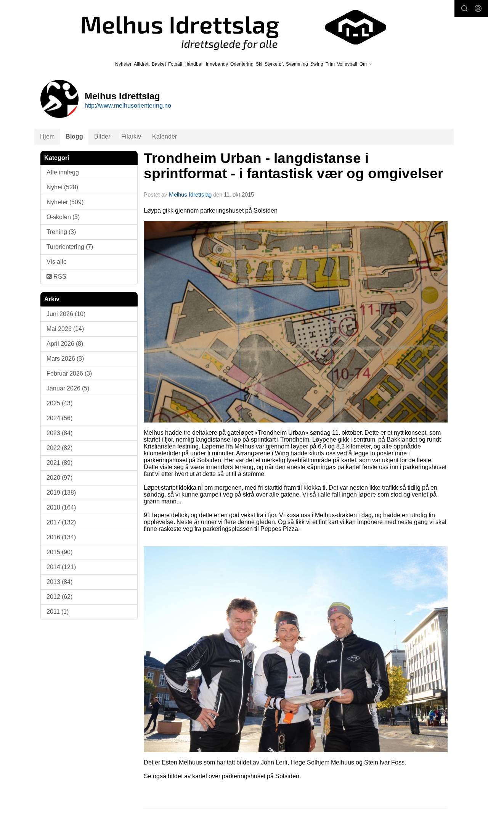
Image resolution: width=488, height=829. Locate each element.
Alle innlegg (63, 172)
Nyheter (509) (65, 202)
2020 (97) (59, 477)
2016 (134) (61, 537)
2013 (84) (59, 582)
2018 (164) (61, 507)
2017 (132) (61, 522)
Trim (330, 64)
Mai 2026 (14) (65, 329)
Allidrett (141, 64)
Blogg (74, 136)
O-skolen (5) (63, 217)
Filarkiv (131, 136)
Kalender (164, 136)
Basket (159, 64)
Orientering (242, 64)
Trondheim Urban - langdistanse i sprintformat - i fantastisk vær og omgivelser (293, 166)
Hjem (47, 136)
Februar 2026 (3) (69, 373)
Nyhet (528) (62, 187)
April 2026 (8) (65, 343)
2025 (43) (59, 403)
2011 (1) (58, 611)
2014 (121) (61, 567)
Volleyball (347, 64)
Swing (316, 64)
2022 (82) (59, 448)
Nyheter (123, 64)
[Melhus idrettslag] (225, 27)
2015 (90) (59, 552)
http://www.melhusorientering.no (128, 105)
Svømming (297, 64)
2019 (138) (61, 492)
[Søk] (464, 8)
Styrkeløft (274, 64)
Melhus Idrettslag (190, 194)
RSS (59, 276)
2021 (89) (59, 463)
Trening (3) (61, 232)
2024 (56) (59, 418)
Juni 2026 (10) (66, 314)
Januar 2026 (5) (68, 388)
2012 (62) (59, 597)
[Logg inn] (478, 8)
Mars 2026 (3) (65, 358)
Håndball (194, 64)
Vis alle (57, 261)
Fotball (175, 64)
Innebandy (217, 64)
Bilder (102, 136)
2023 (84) (59, 433)
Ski (259, 64)
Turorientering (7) (70, 247)
